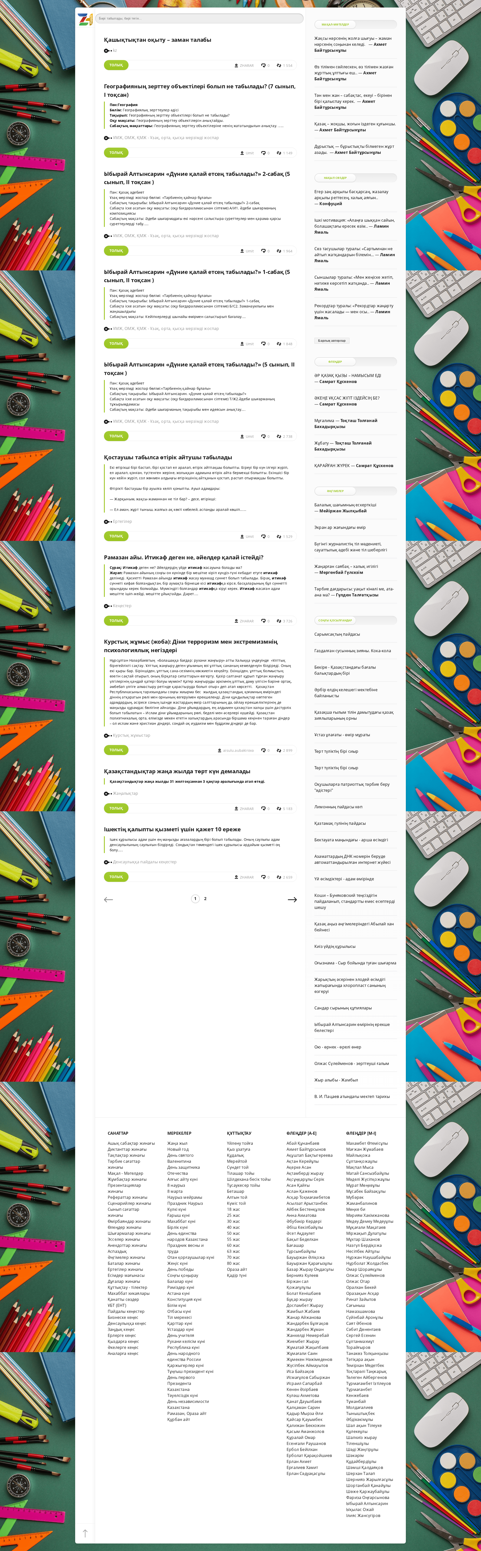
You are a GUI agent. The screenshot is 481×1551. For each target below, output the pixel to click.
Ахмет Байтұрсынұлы (342, 130)
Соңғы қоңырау (182, 1275)
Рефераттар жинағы (127, 1197)
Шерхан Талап (360, 1473)
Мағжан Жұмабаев (364, 1149)
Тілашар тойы (240, 1173)
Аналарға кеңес (123, 1353)
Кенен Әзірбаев (302, 1389)
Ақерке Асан (299, 1167)
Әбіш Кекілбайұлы (305, 1227)
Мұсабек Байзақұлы (366, 1191)
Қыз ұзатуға (238, 1149)
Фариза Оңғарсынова (367, 1497)
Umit (250, 153)
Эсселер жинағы (124, 1239)
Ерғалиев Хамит (302, 1467)
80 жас (233, 1263)
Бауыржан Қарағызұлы (309, 1263)
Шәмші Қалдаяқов (364, 1467)
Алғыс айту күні (182, 1179)
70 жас (233, 1257)
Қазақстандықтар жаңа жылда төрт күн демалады (177, 771)
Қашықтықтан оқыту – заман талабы (157, 40)
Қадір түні (237, 1275)
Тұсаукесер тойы (243, 1185)
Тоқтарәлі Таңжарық (366, 1371)
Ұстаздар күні (180, 1329)
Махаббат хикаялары (129, 1293)
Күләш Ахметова (303, 1395)
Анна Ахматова (302, 1215)
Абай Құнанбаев (303, 1143)
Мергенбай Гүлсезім (341, 572)
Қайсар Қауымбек (304, 1419)
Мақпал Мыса (360, 1167)
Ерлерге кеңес (122, 1335)
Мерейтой (237, 1161)
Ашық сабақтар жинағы (131, 1143)
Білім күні (176, 1305)
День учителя (180, 1335)
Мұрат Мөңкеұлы (363, 1185)
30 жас (233, 1221)
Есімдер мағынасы (126, 1275)
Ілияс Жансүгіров (363, 1515)
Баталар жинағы (124, 1263)
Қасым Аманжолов (305, 1431)
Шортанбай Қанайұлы (368, 1485)
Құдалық (235, 1155)
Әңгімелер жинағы (126, 1257)
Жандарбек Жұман (305, 1329)
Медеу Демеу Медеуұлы (369, 1221)
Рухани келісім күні (186, 1341)
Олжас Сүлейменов (365, 1275)
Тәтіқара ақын (360, 1359)
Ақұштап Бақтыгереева (310, 1155)
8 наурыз (176, 1185)
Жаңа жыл (177, 1143)
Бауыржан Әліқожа (306, 1257)
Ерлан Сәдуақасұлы (306, 1473)
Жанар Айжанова (304, 1317)
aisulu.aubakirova (238, 750)
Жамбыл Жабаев (303, 1311)
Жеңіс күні (177, 1263)
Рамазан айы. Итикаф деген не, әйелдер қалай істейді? (183, 557)
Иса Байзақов (300, 1371)
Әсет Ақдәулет (301, 1233)
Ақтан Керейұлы (303, 1161)
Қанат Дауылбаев (304, 1401)
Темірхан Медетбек (365, 1365)
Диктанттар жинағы (127, 1149)
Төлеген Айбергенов (366, 1377)
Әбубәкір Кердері (304, 1221)
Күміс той (236, 1203)
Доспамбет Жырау (305, 1305)
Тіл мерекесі (179, 1317)
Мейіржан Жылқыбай (343, 511)
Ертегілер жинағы (125, 1269)
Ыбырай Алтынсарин (367, 1503)
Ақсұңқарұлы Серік (305, 1179)
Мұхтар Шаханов (363, 1239)
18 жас (233, 1209)
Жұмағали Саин (302, 1353)
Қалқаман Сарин (303, 1407)
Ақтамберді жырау (305, 1173)
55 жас (233, 1239)
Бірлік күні (177, 1227)
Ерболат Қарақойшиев (309, 1455)
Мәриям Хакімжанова (367, 1215)
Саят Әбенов (359, 1323)
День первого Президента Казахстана (181, 1383)
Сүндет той (238, 1167)
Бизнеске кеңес (123, 1317)
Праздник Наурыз (185, 1203)
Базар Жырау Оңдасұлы (310, 1269)
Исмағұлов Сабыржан (308, 1377)
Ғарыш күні (178, 1215)
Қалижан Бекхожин (306, 1425)
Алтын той (237, 1197)
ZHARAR (247, 65)
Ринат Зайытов (361, 1299)
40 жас (233, 1227)
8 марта (175, 1191)
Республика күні (183, 1347)
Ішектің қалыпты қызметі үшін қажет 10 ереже (172, 829)
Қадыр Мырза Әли (305, 1413)
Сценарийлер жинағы (129, 1203)
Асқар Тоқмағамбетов (308, 1197)
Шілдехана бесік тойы (249, 1179)
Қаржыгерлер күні (185, 1365)
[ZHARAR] (85, 18)
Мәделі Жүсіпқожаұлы (368, 1179)
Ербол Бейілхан (302, 1449)
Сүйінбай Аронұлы (364, 1317)
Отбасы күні (179, 1311)
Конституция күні (184, 1299)
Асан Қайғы (298, 1185)
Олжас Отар (358, 1281)
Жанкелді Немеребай (308, 1335)
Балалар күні (180, 1281)
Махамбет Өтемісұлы (367, 1143)
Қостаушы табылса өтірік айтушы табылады (168, 457)
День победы (180, 1269)
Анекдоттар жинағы (127, 1245)
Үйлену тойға (240, 1143)
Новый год (178, 1149)
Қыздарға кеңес (123, 1341)
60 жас (233, 1245)
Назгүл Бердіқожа (364, 1245)
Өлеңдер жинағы (125, 1227)
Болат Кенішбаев (304, 1293)
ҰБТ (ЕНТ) (117, 1305)
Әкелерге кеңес (123, 1347)
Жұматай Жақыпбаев (307, 1347)
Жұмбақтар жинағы (127, 1179)
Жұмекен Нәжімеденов (309, 1359)
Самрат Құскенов (338, 381)
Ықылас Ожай (360, 1509)
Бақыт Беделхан (302, 1239)
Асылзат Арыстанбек (307, 1203)
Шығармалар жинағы (129, 1233)
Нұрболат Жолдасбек (367, 1263)
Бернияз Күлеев (302, 1275)
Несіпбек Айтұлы (363, 1251)
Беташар (235, 1191)
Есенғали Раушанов (306, 1443)
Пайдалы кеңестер (126, 1311)
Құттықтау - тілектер (127, 1287)
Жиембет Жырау (303, 1341)
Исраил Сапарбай (304, 1383)
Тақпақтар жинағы (126, 1155)
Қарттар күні (179, 1323)
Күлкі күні (176, 1209)
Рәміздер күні (180, 1287)
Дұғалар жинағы (124, 1281)
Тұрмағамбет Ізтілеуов (368, 1383)
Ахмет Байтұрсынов (306, 1149)
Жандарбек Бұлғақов (307, 1323)
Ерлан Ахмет (299, 1461)
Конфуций (330, 203)
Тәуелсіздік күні (182, 1395)
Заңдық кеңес (121, 1329)
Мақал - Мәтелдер (125, 1173)
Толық (116, 65)
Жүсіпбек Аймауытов (307, 1365)
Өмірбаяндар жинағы (129, 1221)
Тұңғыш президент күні (190, 1371)
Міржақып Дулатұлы (366, 1233)
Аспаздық (117, 1251)
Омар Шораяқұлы (364, 1269)
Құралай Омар (301, 1437)
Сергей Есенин (361, 1335)
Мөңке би (356, 1209)
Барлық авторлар (331, 340)
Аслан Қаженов (302, 1191)
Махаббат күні (181, 1221)
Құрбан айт (178, 1419)
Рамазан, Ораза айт (186, 1413)
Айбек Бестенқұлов (306, 1209)
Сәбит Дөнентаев (363, 1329)
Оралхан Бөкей (361, 1287)
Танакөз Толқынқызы (367, 1353)
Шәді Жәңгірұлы (362, 1449)
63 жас (233, 1251)
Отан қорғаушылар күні (190, 1257)
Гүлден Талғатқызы (357, 595)
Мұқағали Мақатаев (366, 1227)
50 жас (233, 1233)
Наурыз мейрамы (184, 1197)
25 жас (233, 1215)
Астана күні (178, 1293)
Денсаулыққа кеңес (127, 1323)
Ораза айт (237, 1269)
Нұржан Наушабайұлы (368, 1257)
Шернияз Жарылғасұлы (369, 1479)
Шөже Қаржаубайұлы (367, 1491)
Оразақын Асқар (362, 1293)
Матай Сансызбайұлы (367, 1173)
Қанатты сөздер (123, 1299)
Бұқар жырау (299, 1299)
